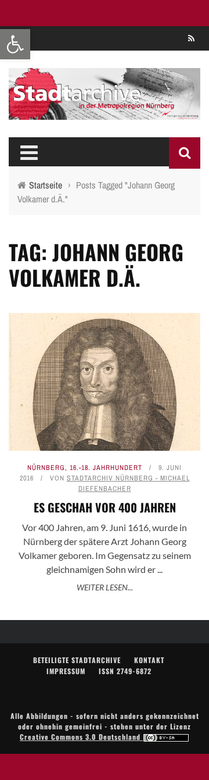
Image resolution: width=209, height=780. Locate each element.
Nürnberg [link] (46, 467)
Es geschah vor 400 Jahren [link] (105, 507)
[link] (15, 44)
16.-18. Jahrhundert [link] (106, 467)
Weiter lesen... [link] (105, 587)
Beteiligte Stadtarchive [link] (77, 660)
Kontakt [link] (149, 660)
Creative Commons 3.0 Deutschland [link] (81, 737)
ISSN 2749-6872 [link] (125, 671)
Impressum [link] (65, 671)
